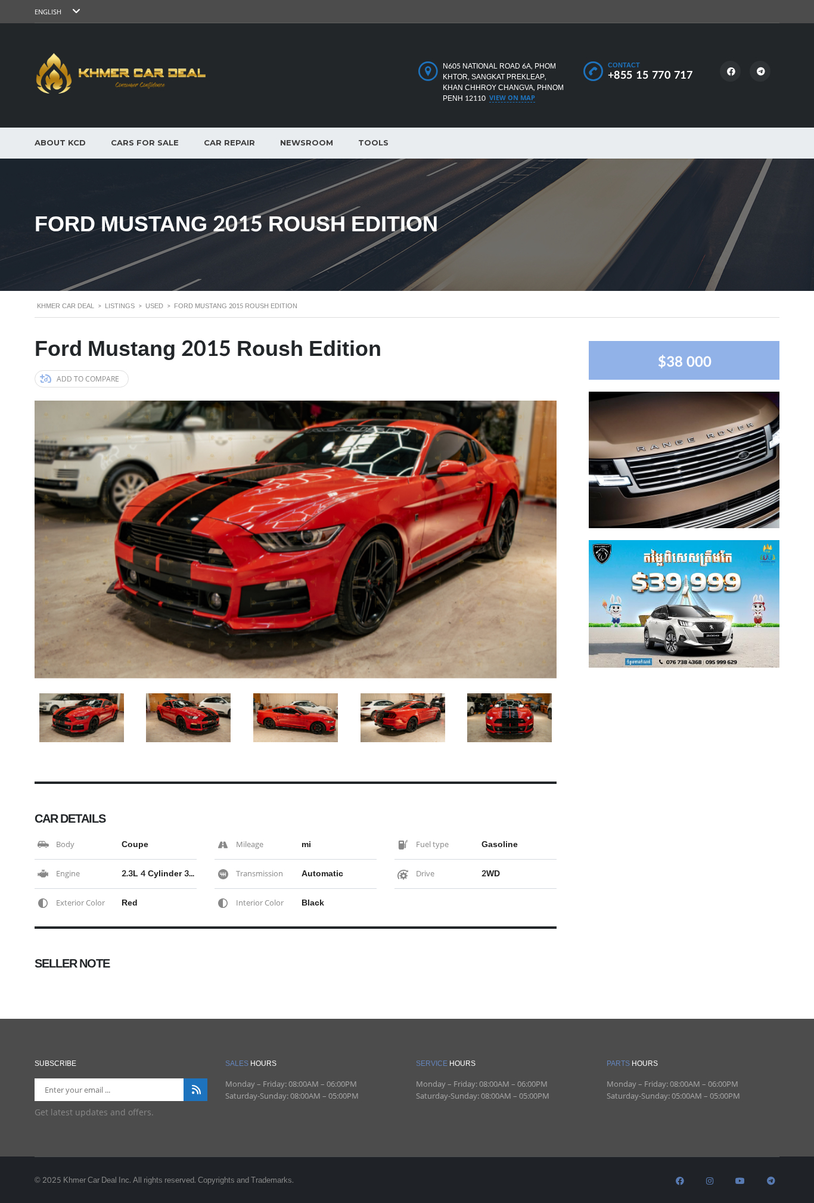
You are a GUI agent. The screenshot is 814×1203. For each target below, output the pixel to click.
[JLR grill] (684, 458)
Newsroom (306, 142)
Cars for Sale (145, 142)
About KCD (60, 142)
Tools (373, 142)
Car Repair (229, 142)
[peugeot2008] (684, 603)
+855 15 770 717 (650, 75)
